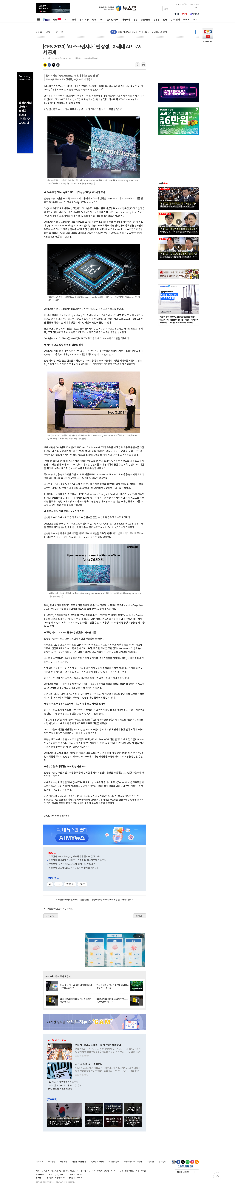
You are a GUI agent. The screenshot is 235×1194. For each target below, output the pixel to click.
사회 (102, 19)
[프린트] (143, 65)
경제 (94, 19)
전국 (165, 19)
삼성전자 (70, 884)
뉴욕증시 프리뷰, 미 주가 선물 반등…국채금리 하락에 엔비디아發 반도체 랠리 (151, 31)
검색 (196, 8)
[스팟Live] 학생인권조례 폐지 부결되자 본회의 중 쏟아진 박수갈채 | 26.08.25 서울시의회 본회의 (178, 205)
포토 (66, 19)
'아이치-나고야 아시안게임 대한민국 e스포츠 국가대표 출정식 (63, 1122)
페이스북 (49, 65)
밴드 (58, 65)
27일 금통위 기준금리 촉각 (60, 1089)
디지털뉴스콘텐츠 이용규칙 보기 (60, 908)
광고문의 (162, 1161)
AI (50, 884)
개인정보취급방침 (79, 1161)
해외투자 (126, 19)
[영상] (178, 197)
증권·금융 (145, 19)
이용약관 (150, 1161)
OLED (82, 884)
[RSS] (197, 1162)
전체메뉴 (38, 19)
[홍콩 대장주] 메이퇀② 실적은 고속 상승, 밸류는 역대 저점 (112, 1000)
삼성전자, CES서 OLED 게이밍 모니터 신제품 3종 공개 (73, 867)
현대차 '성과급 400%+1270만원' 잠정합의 (98, 1044)
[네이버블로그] (187, 1162)
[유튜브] (174, 1162)
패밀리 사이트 (183, 1172)
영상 (55, 19)
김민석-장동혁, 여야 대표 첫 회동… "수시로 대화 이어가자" (133, 1121)
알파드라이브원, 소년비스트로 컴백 (94, 1121)
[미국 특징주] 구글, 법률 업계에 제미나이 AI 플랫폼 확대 (76, 986)
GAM (195, 19)
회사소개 (39, 1161)
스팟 (163, 183)
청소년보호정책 (97, 1161)
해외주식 (180, 13)
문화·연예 (175, 19)
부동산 (157, 19)
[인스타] (192, 1162)
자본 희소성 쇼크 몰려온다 (89, 1063)
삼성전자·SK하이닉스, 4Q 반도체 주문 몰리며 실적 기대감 (75, 856)
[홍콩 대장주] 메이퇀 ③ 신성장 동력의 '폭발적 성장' (76, 1000)
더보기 (195, 32)
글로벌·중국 (112, 19)
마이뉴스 (194, 13)
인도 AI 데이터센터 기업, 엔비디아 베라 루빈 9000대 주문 (112, 986)
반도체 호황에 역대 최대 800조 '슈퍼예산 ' (113, 1108)
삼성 (58, 884)
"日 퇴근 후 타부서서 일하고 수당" (63, 1081)
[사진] (59, 1051)
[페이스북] (178, 1162)
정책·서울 (84, 19)
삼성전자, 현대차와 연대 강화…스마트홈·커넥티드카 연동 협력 (77, 860)
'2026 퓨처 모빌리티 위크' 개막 (94, 1108)
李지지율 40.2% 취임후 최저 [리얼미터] (66, 1085)
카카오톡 (45, 65)
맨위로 (139, 916)
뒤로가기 (51, 916)
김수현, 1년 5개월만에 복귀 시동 (133, 1108)
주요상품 (51, 1161)
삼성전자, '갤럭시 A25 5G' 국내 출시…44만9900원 (72, 863)
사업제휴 (63, 1161)
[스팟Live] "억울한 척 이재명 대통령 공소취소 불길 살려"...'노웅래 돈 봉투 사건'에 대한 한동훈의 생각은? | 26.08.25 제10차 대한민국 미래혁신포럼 (178, 230)
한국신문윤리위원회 (185, 1166)
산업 (135, 19)
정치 (74, 19)
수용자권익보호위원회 (133, 1161)
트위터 (53, 65)
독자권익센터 (114, 1161)
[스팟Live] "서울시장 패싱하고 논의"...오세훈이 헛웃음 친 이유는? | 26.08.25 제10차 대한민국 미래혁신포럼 (178, 255)
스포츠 (186, 19)
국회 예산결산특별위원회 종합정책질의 (113, 1121)
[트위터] (183, 1162)
